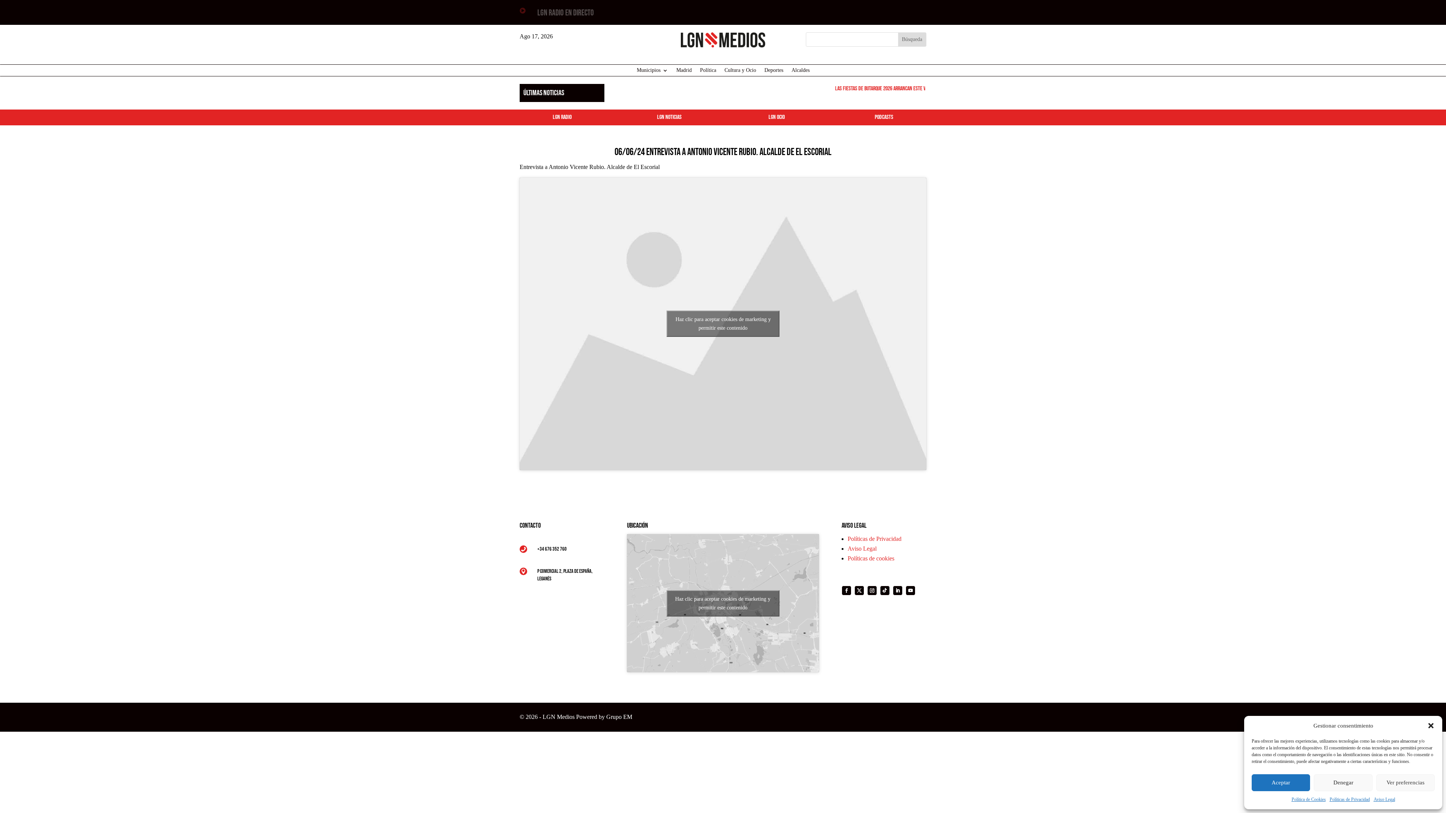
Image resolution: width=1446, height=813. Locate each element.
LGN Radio (562, 117)
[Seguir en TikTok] (885, 590)
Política (708, 70)
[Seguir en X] (859, 590)
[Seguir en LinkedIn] (898, 590)
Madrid (684, 70)
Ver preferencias (1406, 783)
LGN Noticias (669, 117)
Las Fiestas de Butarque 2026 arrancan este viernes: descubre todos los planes (906, 88)
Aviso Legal (1384, 799)
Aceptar (1281, 783)
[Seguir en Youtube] (910, 590)
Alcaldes (801, 70)
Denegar (1343, 783)
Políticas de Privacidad (1350, 799)
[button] (1431, 725)
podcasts (884, 117)
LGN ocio (777, 117)
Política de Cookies (1309, 799)
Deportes (773, 70)
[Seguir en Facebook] (846, 590)
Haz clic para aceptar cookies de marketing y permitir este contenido (723, 324)
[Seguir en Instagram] (872, 590)
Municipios (648, 70)
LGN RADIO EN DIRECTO (565, 13)
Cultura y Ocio (740, 70)
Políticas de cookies (871, 558)
